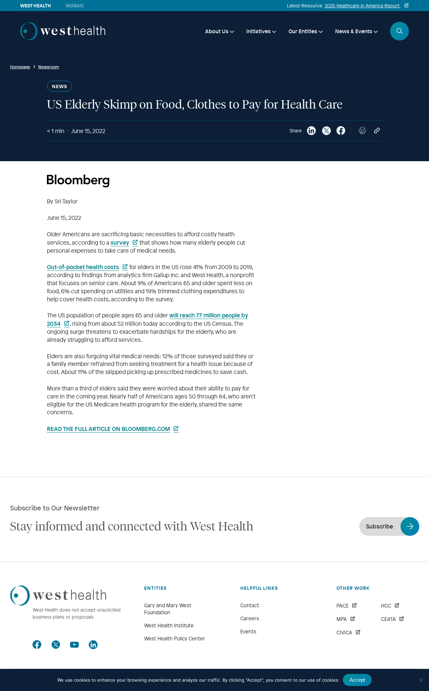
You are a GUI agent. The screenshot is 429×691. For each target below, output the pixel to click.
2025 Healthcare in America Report (363, 5)
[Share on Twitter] (326, 130)
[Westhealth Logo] (58, 603)
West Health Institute (169, 625)
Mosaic (75, 5)
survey (120, 242)
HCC (386, 605)
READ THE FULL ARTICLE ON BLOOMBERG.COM (108, 429)
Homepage (20, 66)
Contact (249, 605)
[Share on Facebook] (341, 130)
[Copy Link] (377, 130)
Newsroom (48, 66)
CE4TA (388, 619)
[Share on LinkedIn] (311, 130)
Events (248, 631)
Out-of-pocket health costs (83, 267)
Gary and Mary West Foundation (167, 609)
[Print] (362, 130)
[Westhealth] (62, 38)
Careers (249, 618)
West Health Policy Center (174, 638)
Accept (357, 680)
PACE (342, 605)
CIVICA (344, 632)
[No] (420, 680)
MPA (341, 619)
